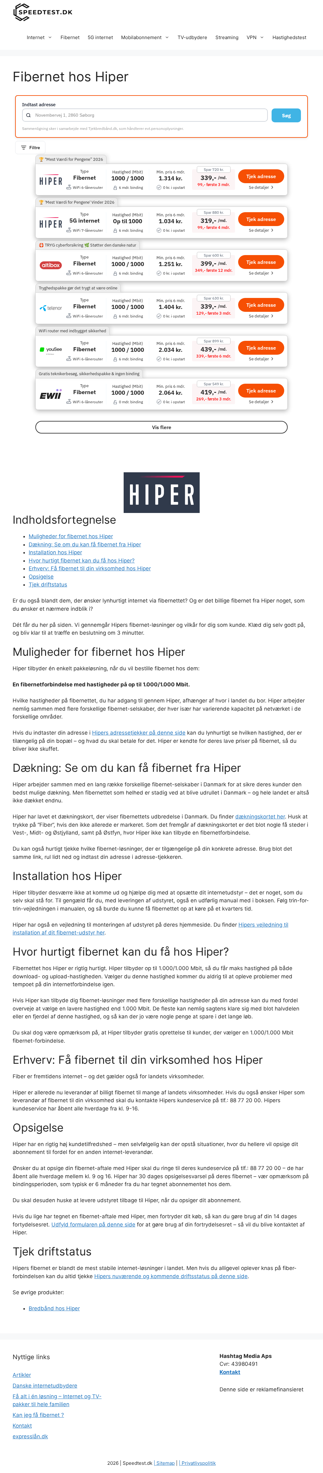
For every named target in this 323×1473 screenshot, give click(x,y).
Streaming (226, 37)
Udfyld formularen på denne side (93, 1224)
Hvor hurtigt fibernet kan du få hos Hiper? (82, 560)
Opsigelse (41, 576)
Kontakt (22, 1426)
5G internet (100, 37)
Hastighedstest (289, 37)
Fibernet (70, 37)
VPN (251, 37)
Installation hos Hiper (55, 552)
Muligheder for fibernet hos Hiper (71, 536)
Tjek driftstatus (48, 584)
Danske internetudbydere (45, 1386)
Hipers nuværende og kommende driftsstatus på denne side (171, 1276)
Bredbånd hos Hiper (54, 1308)
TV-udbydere (192, 37)
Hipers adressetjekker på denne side (138, 733)
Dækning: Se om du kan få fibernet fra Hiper (85, 544)
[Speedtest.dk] (43, 12)
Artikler (22, 1375)
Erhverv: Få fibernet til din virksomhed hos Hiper (90, 568)
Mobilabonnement (141, 37)
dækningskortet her (260, 816)
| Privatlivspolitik (197, 1463)
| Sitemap (164, 1463)
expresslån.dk (30, 1436)
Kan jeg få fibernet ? (38, 1415)
